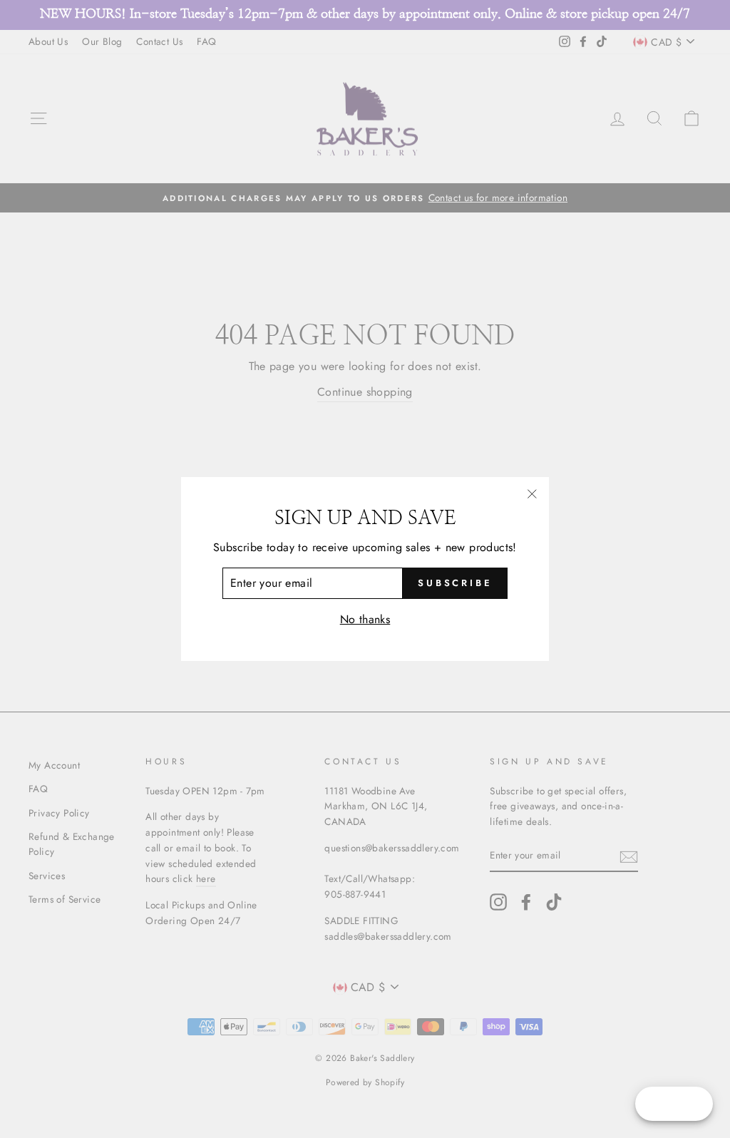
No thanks (365, 619)
